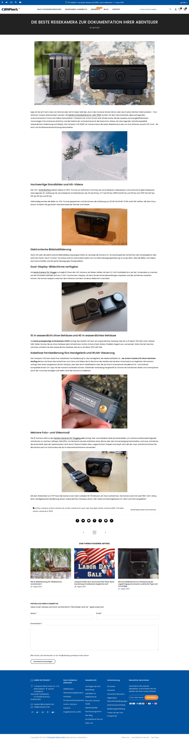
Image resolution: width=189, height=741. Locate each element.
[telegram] (106, 520)
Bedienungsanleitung (116, 709)
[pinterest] (94, 520)
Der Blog (89, 715)
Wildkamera (68, 689)
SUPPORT (116, 9)
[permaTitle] (89, 520)
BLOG (106, 9)
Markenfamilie (91, 707)
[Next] (156, 569)
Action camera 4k (56, 508)
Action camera (41, 508)
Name (34, 613)
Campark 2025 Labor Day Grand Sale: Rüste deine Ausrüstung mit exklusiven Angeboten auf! (94, 583)
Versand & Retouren (115, 694)
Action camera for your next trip (79, 508)
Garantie (111, 690)
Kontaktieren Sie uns (94, 719)
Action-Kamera (70, 704)
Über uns (89, 723)
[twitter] (83, 520)
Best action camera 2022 (104, 508)
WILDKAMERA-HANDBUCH (76, 9)
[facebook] (77, 520)
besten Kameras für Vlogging (67, 438)
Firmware (111, 686)
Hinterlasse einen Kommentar (143, 509)
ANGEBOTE (96, 9)
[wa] (111, 520)
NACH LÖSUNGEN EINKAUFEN (49, 9)
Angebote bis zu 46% (72, 712)
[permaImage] (100, 520)
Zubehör (67, 708)
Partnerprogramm (93, 711)
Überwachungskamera (73, 692)
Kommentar (36, 623)
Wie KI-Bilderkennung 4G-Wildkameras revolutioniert (46, 583)
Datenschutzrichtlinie (116, 705)
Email (99, 613)
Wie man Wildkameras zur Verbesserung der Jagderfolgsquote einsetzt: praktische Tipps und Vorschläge (138, 584)
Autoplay (67, 696)
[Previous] (32, 569)
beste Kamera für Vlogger (45, 272)
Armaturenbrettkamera (73, 700)
